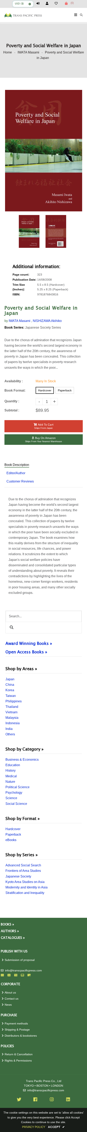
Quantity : (11, 401)
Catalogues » (13, 937)
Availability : (13, 381)
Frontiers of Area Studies (23, 870)
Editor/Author (15, 473)
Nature (10, 781)
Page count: (21, 274)
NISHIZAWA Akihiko (47, 321)
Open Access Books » (26, 652)
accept (56, 1127)
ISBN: (16, 294)
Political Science (17, 787)
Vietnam (11, 712)
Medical (11, 776)
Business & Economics (22, 759)
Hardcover (12, 829)
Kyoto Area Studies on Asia (25, 882)
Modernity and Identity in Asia (26, 887)
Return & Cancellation (19, 1054)
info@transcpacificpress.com (23, 970)
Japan (9, 679)
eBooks (10, 840)
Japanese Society (18, 876)
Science (11, 798)
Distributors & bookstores (21, 1035)
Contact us (11, 998)
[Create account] (48, 3)
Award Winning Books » (28, 643)
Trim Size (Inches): (19, 287)
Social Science (16, 803)
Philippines (13, 701)
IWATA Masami (28, 52)
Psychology (13, 792)
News (8, 1004)
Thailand (11, 706)
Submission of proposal (20, 960)
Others (10, 734)
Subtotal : (11, 410)
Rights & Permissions (18, 1060)
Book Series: (14, 327)
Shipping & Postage (17, 1029)
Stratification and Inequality (24, 893)
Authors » (10, 931)
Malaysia (11, 717)
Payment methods (16, 1023)
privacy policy (33, 1127)
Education (12, 765)
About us (10, 992)
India (9, 729)
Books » (7, 924)
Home (7, 52)
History (10, 770)
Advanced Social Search (23, 865)
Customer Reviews (20, 481)
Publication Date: (24, 279)
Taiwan (10, 696)
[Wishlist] (57, 3)
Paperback (13, 834)
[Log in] (39, 3)
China (9, 684)
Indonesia (12, 723)
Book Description (16, 464)
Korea (9, 690)
